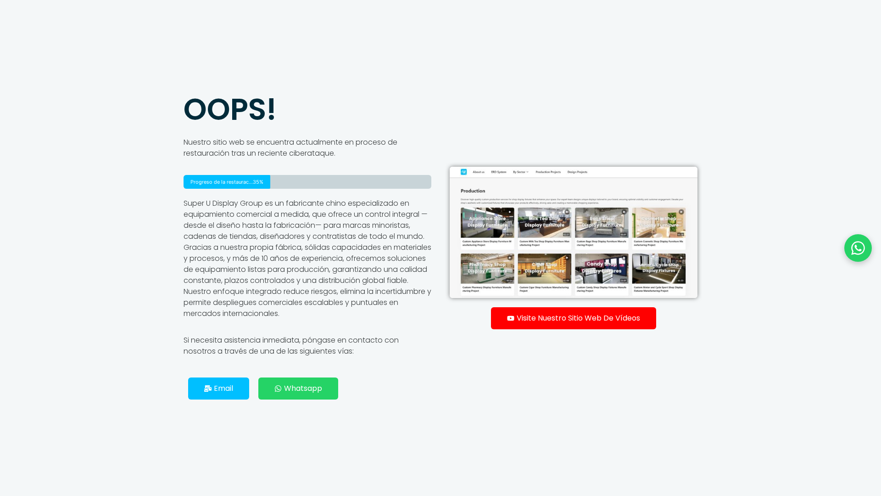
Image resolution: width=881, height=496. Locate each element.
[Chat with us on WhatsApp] (858, 248)
